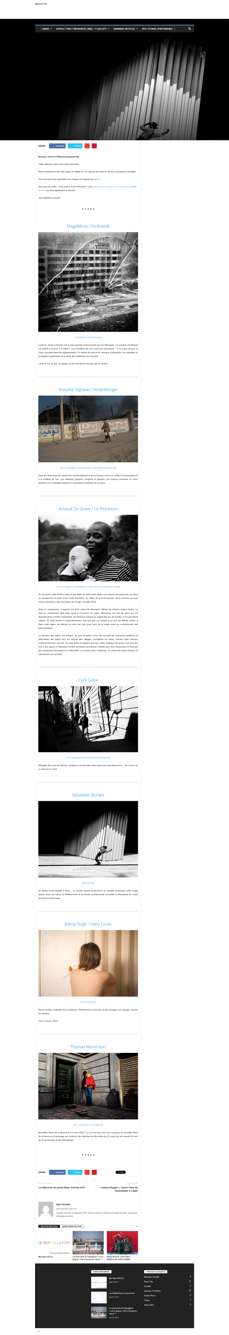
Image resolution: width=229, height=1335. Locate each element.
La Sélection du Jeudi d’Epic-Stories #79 (61, 1187)
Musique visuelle (151, 1277)
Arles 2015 (149, 1305)
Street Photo (149, 1295)
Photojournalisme (65, 114)
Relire (51, 114)
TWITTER (97, 468)
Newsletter (41, 4)
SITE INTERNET (68, 468)
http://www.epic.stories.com (66, 1209)
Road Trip (148, 1281)
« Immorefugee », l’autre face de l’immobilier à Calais (119, 1189)
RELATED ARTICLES (49, 1226)
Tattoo (147, 1300)
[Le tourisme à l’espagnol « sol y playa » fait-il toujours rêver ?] (88, 1242)
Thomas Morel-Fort (88, 1047)
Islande (147, 1286)
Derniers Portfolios (152, 1291)
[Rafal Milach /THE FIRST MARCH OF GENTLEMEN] (122, 1242)
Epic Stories (80, 114)
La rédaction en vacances (121, 1293)
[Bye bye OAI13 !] (53, 1242)
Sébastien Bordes (88, 795)
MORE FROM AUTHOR (72, 1226)
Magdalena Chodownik (88, 226)
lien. (100, 179)
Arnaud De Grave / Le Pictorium (88, 509)
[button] (189, 28)
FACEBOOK (81, 337)
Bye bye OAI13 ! (45, 1256)
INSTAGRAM (95, 337)
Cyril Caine (88, 680)
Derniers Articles (124, 28)
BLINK (117, 587)
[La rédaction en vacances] (99, 1297)
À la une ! (42, 114)
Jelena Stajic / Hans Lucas (88, 924)
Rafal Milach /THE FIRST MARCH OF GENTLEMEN (119, 1258)
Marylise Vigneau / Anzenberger (88, 389)
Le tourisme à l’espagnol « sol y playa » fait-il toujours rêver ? (88, 1258)
